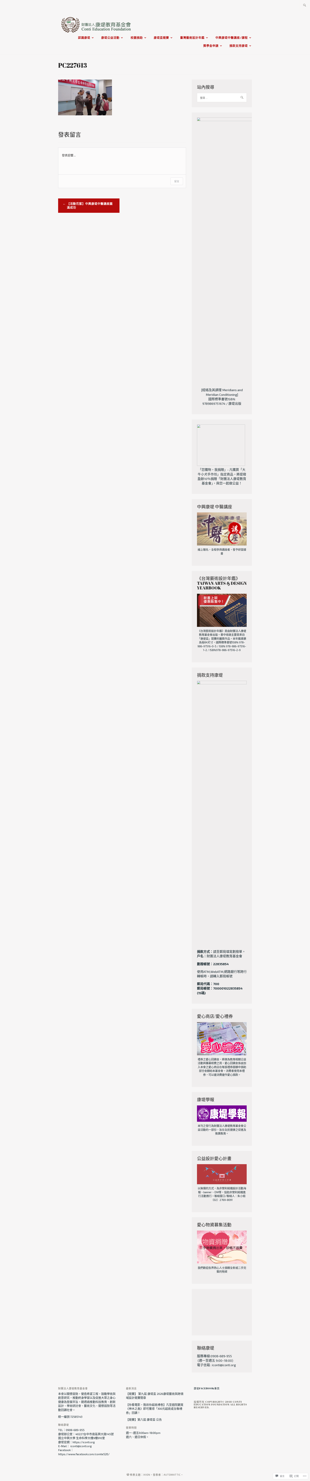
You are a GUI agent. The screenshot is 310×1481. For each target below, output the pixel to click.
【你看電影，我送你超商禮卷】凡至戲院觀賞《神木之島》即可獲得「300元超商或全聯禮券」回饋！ (154, 1408)
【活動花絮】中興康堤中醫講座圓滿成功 (90, 205)
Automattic (172, 1474)
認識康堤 (84, 37)
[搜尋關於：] (304, 5)
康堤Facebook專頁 (207, 1388)
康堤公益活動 (110, 37)
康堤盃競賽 (161, 37)
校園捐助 (137, 37)
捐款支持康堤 (238, 45)
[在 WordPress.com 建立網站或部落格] (128, 1474)
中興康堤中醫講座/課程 (231, 37)
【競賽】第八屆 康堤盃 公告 (144, 1419)
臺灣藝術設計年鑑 (192, 37)
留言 (176, 181)
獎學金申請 (211, 45)
